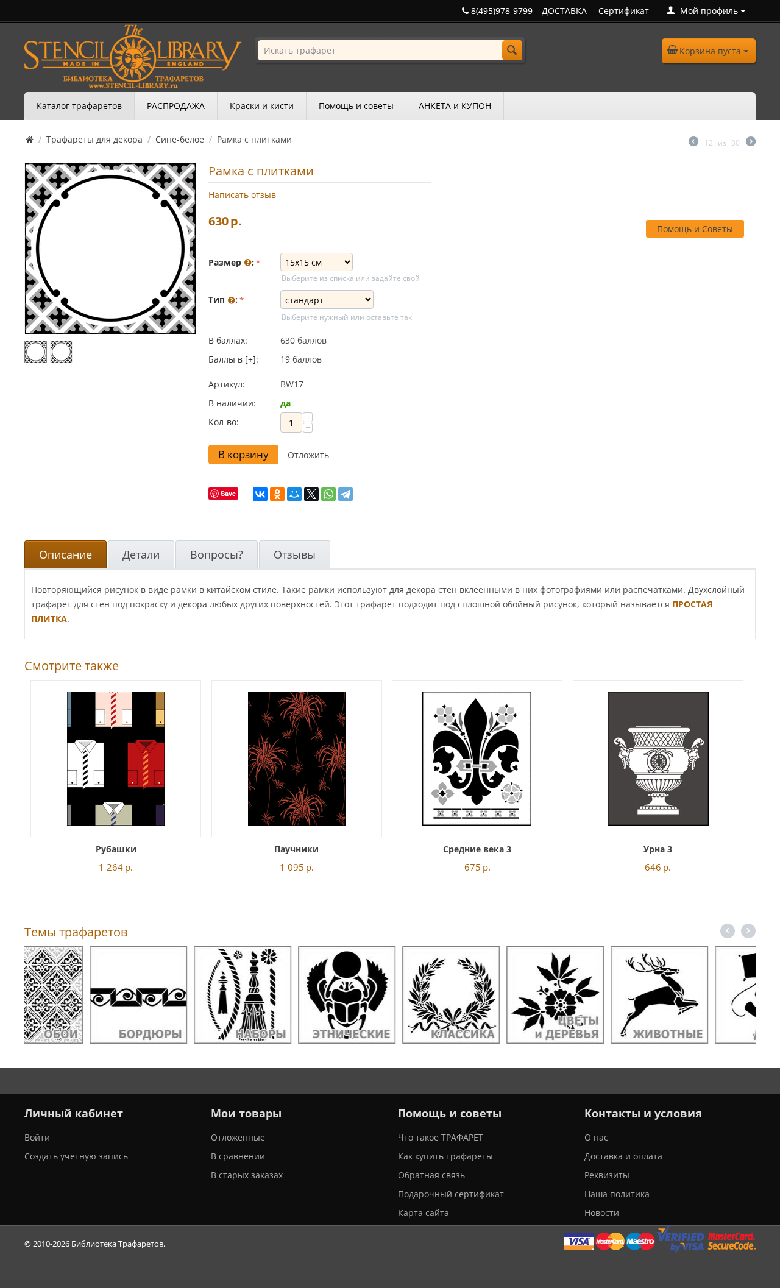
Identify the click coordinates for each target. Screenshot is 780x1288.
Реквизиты (606, 1175)
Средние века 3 (477, 849)
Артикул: (226, 384)
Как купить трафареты (445, 1156)
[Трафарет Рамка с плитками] (110, 248)
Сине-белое (179, 139)
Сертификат (623, 10)
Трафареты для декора (94, 139)
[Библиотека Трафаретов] (133, 55)
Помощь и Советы (695, 229)
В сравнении (238, 1156)
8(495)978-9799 (501, 10)
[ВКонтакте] (260, 494)
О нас (596, 1137)
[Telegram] (345, 494)
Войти (37, 1137)
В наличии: (232, 403)
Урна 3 (658, 849)
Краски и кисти (262, 105)
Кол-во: (223, 422)
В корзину (243, 454)
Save (228, 493)
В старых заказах (247, 1175)
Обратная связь (431, 1175)
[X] (311, 494)
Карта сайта (423, 1213)
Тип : (223, 299)
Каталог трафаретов (79, 105)
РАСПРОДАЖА (176, 105)
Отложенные (238, 1137)
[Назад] (693, 142)
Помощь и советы (356, 105)
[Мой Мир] (294, 494)
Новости (601, 1213)
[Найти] (512, 50)
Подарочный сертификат (451, 1194)
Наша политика (617, 1194)
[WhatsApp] (328, 494)
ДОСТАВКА (564, 10)
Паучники (296, 849)
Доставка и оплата (623, 1156)
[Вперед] (751, 142)
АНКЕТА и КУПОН (455, 105)
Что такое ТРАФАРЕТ (440, 1137)
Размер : (231, 262)
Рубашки (116, 849)
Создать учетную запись (76, 1156)
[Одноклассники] (277, 494)
